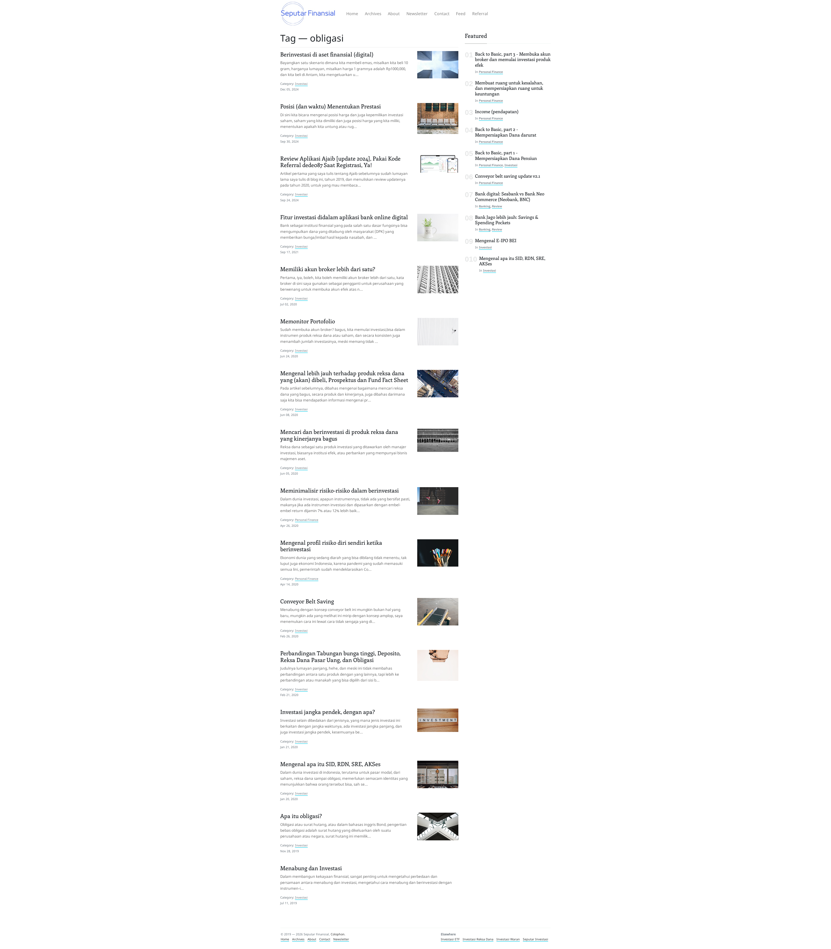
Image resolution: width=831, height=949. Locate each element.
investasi (301, 84)
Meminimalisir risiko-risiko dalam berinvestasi (339, 490)
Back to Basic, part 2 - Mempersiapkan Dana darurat (505, 132)
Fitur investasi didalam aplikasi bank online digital (344, 217)
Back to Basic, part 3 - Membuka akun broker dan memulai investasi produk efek (513, 59)
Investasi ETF (450, 939)
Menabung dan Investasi (311, 868)
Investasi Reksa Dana (478, 939)
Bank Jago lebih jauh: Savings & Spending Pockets (506, 220)
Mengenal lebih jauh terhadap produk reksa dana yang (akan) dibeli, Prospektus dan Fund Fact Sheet (344, 376)
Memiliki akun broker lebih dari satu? (327, 269)
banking (484, 206)
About (394, 13)
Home (352, 13)
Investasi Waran (508, 939)
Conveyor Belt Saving (307, 601)
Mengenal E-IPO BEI (495, 240)
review (497, 206)
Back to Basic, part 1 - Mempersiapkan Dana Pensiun (506, 155)
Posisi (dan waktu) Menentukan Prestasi (330, 106)
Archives (373, 13)
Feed (460, 13)
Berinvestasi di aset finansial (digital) (327, 54)
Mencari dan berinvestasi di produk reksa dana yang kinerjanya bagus (339, 435)
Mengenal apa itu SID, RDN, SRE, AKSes (330, 764)
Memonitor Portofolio (307, 321)
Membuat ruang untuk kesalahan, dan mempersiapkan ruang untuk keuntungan (509, 88)
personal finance (306, 520)
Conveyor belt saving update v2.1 (507, 176)
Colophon (338, 934)
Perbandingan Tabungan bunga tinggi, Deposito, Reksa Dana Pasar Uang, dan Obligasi (340, 656)
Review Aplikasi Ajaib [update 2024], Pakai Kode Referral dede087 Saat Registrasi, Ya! (340, 162)
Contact (441, 13)
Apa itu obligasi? (301, 816)
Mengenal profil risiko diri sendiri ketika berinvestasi (331, 546)
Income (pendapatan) (497, 111)
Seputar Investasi (535, 939)
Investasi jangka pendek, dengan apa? (327, 711)
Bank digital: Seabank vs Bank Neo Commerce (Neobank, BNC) (509, 196)
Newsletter (417, 13)
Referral (480, 13)
